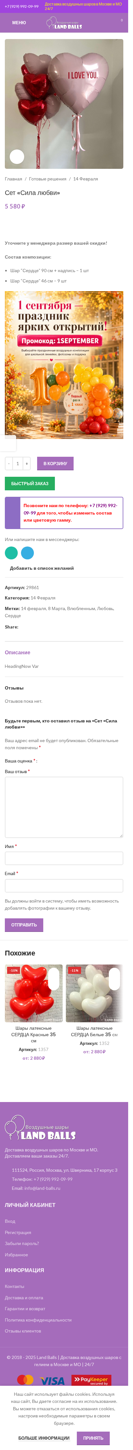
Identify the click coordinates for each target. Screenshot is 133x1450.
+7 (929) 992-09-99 (21, 6)
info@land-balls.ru (42, 1188)
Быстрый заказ (29, 483)
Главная (13, 178)
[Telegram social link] (27, 552)
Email (11, 873)
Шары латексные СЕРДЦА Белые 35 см (94, 1031)
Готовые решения (47, 178)
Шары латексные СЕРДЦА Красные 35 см (33, 1034)
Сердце (13, 615)
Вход (10, 1221)
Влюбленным (81, 608)
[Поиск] (107, 22)
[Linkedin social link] (30, 627)
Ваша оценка (20, 760)
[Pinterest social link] (22, 627)
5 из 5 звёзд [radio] (64, 760)
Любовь (105, 608)
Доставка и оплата (24, 1297)
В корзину (55, 463)
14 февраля (33, 608)
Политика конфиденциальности (38, 1319)
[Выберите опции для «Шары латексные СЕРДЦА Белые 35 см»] (114, 984)
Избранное (16, 1254)
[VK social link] (45, 627)
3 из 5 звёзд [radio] (54, 760)
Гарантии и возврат (25, 1308)
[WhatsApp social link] (11, 552)
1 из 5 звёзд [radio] (44, 760)
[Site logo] (64, 22)
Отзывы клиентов (23, 1330)
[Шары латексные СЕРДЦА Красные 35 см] (34, 993)
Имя (11, 846)
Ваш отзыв (17, 771)
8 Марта (56, 608)
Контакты (14, 1286)
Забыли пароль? (22, 1243)
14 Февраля (85, 178)
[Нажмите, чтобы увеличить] (17, 156)
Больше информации (44, 1438)
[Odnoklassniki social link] (38, 627)
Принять (93, 1438)
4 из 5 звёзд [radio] (59, 760)
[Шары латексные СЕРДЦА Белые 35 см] (95, 993)
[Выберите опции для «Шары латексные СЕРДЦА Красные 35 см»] (53, 984)
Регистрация (18, 1232)
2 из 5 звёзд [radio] (49, 760)
